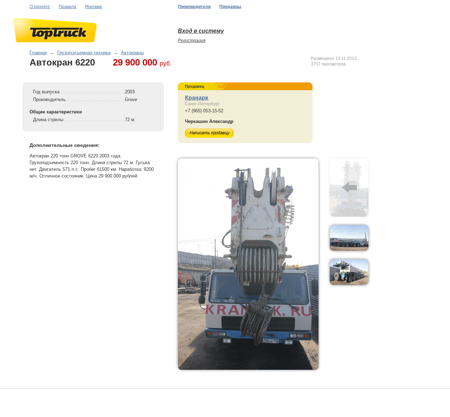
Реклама (93, 6)
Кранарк (196, 98)
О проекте (40, 6)
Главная (38, 52)
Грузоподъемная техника (83, 52)
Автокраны (132, 52)
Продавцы (230, 6)
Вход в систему (201, 31)
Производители (194, 6)
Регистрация (191, 40)
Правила (67, 6)
